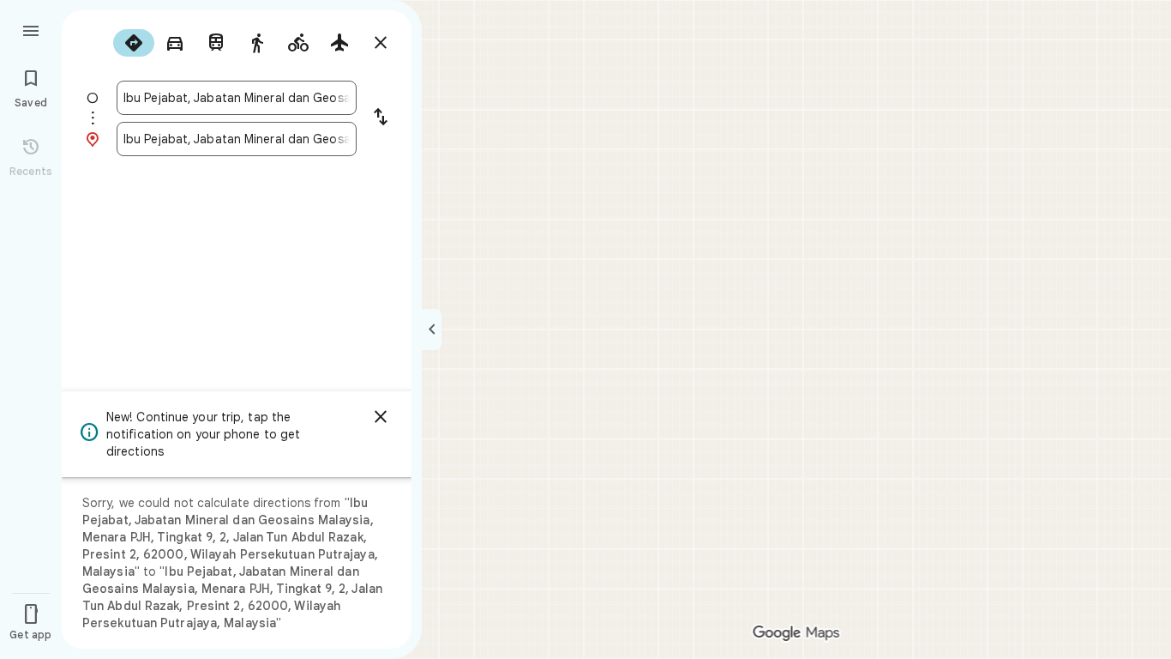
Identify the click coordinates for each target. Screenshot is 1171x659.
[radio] (133, 43)
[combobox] (236, 98)
